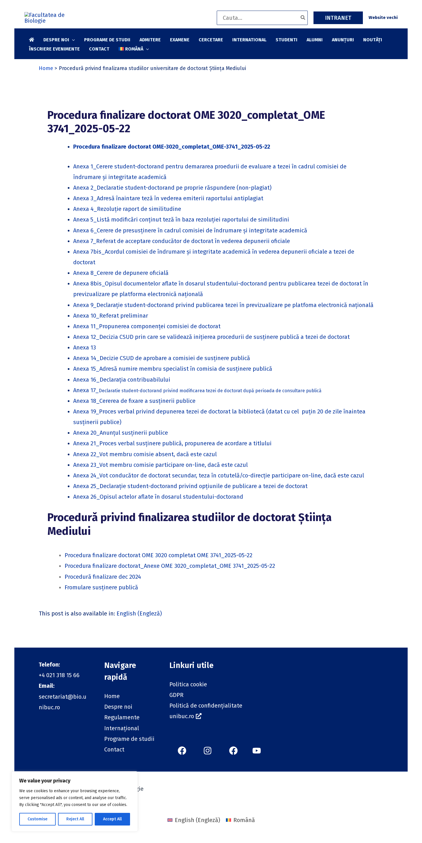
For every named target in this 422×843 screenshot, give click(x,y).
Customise (37, 819)
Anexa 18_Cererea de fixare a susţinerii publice (134, 400)
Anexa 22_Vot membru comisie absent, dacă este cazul (145, 454)
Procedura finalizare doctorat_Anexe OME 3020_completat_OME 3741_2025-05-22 (170, 565)
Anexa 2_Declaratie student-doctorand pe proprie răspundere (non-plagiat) (172, 187)
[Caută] (303, 18)
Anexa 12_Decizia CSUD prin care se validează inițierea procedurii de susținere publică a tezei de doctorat (211, 336)
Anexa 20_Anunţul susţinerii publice (120, 432)
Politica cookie (188, 684)
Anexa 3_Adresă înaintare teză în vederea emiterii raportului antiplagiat (168, 198)
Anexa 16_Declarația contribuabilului (121, 379)
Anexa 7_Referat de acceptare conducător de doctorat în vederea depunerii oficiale (181, 241)
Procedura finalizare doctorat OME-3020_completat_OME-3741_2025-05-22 (171, 146)
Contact (114, 749)
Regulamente (122, 717)
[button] (338, 17)
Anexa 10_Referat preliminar (110, 315)
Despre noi (118, 706)
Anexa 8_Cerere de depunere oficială (121, 272)
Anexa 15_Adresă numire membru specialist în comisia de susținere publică (172, 368)
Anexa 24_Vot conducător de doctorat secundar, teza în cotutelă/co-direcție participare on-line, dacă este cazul (218, 475)
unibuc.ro (181, 716)
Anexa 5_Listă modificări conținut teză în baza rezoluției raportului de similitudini (181, 219)
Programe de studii (129, 738)
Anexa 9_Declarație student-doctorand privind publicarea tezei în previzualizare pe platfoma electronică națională (223, 305)
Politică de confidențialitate (205, 705)
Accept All (112, 819)
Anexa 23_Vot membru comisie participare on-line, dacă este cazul (160, 464)
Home (112, 696)
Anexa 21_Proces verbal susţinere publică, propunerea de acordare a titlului (172, 443)
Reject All (75, 819)
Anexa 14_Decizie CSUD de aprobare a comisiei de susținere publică (161, 358)
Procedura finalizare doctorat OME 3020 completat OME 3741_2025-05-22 (158, 555)
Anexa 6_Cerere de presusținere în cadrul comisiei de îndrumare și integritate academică (190, 230)
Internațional (121, 728)
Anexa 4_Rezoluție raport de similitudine (127, 208)
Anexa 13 (84, 347)
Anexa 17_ (86, 390)
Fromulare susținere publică (101, 587)
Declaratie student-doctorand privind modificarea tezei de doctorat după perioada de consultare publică (210, 390)
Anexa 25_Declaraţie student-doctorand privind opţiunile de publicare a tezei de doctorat (190, 486)
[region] (74, 801)
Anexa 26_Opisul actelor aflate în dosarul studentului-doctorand (158, 496)
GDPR (176, 695)
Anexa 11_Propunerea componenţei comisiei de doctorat (146, 326)
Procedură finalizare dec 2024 (103, 576)
